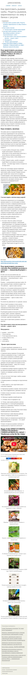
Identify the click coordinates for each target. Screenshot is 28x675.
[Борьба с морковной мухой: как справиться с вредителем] (14, 536)
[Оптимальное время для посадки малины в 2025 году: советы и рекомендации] (14, 567)
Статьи (20, 5)
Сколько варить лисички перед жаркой (15, 29)
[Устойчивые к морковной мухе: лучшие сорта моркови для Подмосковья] (14, 552)
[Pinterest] (14, 458)
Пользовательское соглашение (11, 669)
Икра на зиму (14, 456)
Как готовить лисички (8, 28)
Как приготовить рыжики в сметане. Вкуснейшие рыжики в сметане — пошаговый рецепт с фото (12, 33)
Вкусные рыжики (4, 456)
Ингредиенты (8, 40)
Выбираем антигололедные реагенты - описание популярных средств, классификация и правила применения (12, 651)
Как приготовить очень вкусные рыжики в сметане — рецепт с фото (16, 37)
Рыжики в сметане (8, 454)
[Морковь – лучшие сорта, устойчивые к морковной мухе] (14, 520)
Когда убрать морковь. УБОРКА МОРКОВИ (13, 647)
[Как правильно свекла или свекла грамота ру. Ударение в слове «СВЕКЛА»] (14, 505)
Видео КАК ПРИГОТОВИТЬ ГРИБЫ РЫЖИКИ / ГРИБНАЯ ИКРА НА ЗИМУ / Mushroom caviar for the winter (13, 45)
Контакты (3, 669)
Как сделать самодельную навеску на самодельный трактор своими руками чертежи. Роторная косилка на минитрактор (13, 638)
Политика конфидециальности (7, 671)
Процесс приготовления (11, 41)
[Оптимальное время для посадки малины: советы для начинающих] (14, 599)
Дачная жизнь (14, 3)
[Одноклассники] (19, 458)
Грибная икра (9, 456)
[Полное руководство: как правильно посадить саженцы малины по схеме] (14, 583)
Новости (14, 5)
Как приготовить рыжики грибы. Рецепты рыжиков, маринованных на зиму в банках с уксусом (15, 24)
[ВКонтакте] (8, 458)
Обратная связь (5, 673)
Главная (8, 5)
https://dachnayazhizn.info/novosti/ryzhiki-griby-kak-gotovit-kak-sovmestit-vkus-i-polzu (14, 262)
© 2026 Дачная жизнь (6, 667)
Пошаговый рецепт (15, 454)
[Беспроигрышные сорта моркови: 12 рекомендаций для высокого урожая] (14, 489)
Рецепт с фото (22, 454)
